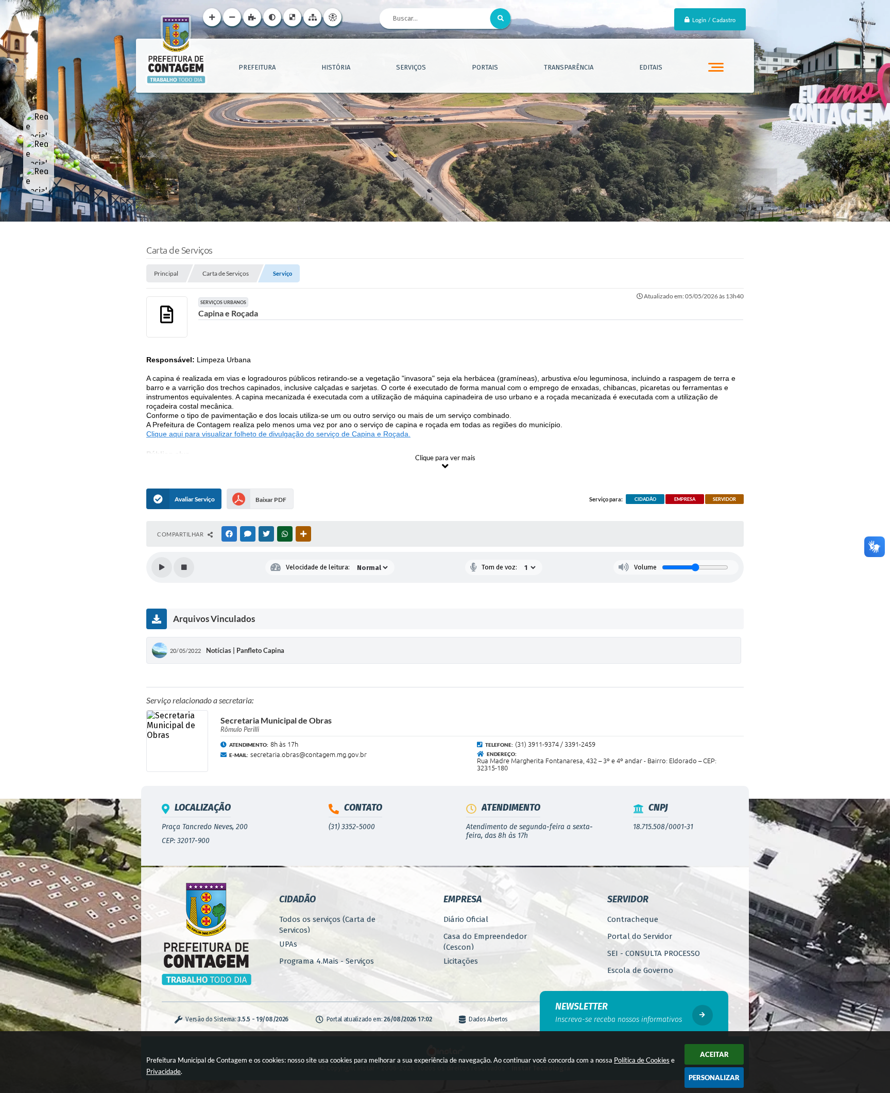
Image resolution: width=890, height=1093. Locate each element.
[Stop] (184, 567)
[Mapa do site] (312, 17)
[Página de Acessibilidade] (332, 17)
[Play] (161, 567)
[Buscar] (500, 18)
